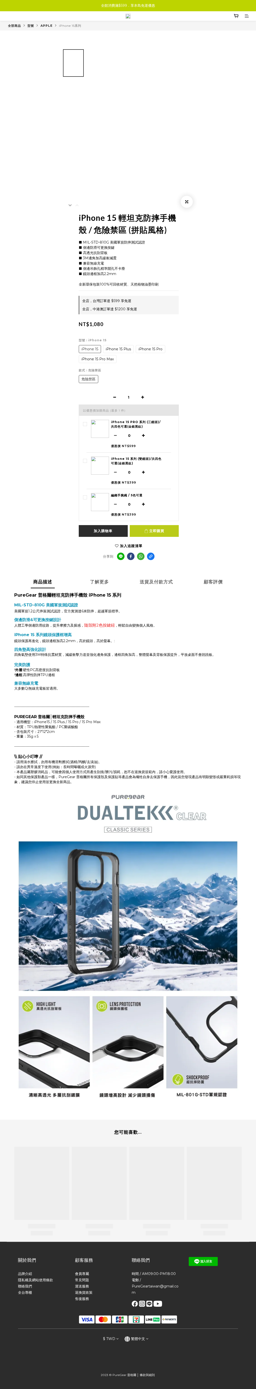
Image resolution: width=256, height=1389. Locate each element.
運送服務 (82, 1286)
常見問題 (82, 1280)
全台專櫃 (25, 1292)
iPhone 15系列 (70, 26)
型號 (31, 26)
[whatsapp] (140, 556)
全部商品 (14, 26)
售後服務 (82, 1298)
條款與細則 (147, 1375)
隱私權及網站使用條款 (35, 1280)
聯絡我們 (25, 1286)
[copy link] (150, 556)
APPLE (46, 26)
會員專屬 (82, 1273)
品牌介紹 (25, 1273)
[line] (120, 556)
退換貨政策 (83, 1292)
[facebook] (130, 556)
